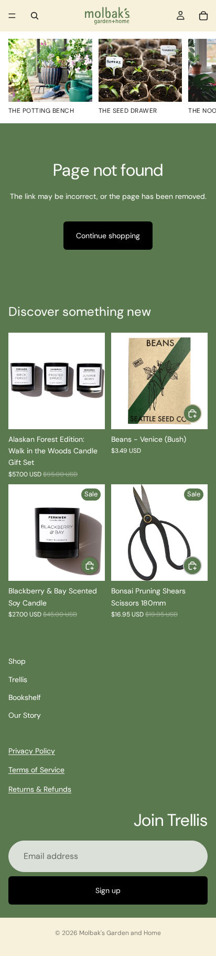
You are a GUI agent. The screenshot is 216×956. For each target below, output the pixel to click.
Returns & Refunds (39, 788)
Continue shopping (108, 235)
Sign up (108, 890)
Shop (17, 661)
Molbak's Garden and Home (120, 933)
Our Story (24, 715)
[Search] (34, 15)
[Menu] (12, 16)
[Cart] (203, 15)
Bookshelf (24, 697)
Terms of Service (36, 769)
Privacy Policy (31, 751)
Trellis (17, 679)
